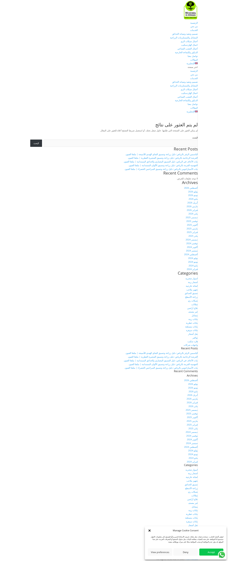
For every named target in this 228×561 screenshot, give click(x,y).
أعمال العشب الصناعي (187, 48)
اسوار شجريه (192, 278)
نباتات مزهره (192, 330)
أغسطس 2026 (191, 187)
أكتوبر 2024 (192, 247)
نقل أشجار (193, 333)
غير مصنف (193, 311)
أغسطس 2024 (191, 254)
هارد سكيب (193, 341)
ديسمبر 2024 (192, 239)
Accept (211, 552)
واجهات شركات (191, 344)
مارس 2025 (192, 228)
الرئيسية (194, 22)
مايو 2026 (193, 198)
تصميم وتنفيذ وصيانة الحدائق (185, 33)
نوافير (195, 337)
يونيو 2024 (193, 261)
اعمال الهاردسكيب (189, 44)
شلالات (194, 304)
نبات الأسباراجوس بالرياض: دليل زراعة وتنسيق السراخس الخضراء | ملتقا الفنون (161, 169)
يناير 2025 (193, 235)
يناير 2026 (193, 213)
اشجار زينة (193, 282)
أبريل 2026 (192, 202)
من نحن (194, 26)
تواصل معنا (193, 56)
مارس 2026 (192, 206)
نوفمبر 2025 (192, 221)
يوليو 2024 (193, 258)
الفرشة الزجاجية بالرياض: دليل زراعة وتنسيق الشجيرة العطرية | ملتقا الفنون (163, 157)
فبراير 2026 (192, 210)
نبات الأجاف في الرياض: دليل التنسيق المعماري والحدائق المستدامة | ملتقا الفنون (161, 161)
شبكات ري (193, 300)
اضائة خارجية (192, 285)
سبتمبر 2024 (192, 250)
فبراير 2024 (192, 269)
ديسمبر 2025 (192, 217)
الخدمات (194, 30)
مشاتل (195, 315)
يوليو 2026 (193, 191)
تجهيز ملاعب (192, 289)
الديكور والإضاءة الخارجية (186, 52)
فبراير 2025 (192, 232)
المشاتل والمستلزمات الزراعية (184, 37)
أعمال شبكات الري (189, 41)
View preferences (160, 552)
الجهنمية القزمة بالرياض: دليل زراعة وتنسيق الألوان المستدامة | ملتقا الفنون (163, 165)
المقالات (194, 59)
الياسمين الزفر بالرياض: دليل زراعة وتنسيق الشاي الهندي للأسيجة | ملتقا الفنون (162, 154)
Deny (185, 552)
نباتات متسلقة (191, 326)
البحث (195, 137)
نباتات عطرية (192, 322)
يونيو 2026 (193, 195)
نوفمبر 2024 (192, 243)
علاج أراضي (192, 308)
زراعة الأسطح (191, 296)
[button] (149, 530)
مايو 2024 (193, 265)
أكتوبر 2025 (192, 224)
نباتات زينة (193, 319)
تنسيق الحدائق (191, 293)
